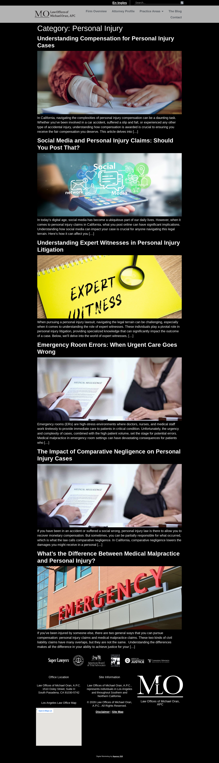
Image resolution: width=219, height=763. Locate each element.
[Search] (182, 2)
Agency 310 (118, 756)
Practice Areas (150, 11)
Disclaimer (103, 711)
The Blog (175, 11)
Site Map (117, 711)
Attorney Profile (123, 11)
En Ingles (119, 3)
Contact (176, 17)
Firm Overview (96, 11)
